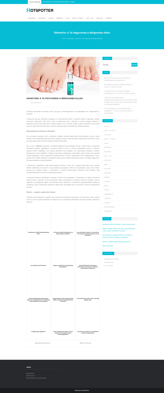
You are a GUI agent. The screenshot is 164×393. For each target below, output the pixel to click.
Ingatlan (99, 18)
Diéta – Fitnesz (77, 18)
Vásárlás (59, 18)
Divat (106, 143)
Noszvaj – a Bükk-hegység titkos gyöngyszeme (116, 241)
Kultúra (107, 168)
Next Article (86, 343)
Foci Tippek (108, 265)
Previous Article (42, 343)
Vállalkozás (109, 207)
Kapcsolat (30, 375)
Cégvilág (107, 134)
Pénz (106, 185)
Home (64, 38)
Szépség (109, 18)
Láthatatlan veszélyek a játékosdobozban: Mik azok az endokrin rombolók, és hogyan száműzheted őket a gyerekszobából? (120, 101)
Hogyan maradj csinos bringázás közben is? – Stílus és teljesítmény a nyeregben (118, 111)
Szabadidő (31, 18)
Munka (107, 177)
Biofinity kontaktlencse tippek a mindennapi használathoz (117, 79)
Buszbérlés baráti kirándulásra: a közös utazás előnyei (118, 86)
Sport (106, 190)
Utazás (50, 18)
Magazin (107, 173)
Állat (68, 18)
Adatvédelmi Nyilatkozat (36, 378)
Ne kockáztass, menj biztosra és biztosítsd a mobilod (59, 2)
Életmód (107, 151)
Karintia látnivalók (107, 246)
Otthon (107, 181)
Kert (106, 164)
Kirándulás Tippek (111, 259)
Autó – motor (109, 130)
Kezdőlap (30, 373)
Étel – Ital (89, 18)
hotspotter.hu (36, 102)
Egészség (41, 18)
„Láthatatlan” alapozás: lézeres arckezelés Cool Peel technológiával (119, 92)
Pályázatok (108, 262)
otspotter (39, 10)
